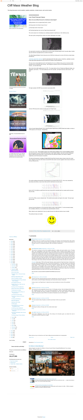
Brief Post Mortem (14, 270)
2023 (12, 246)
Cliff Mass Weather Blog (23, 5)
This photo (34, 262)
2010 (12, 334)
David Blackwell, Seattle (37, 248)
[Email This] (54, 231)
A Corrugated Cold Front (16, 282)
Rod (32, 276)
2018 (12, 254)
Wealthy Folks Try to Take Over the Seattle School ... (18, 285)
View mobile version (52, 339)
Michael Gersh (35, 239)
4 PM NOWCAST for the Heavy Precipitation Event (17, 306)
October (13, 267)
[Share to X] (57, 231)
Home (52, 337)
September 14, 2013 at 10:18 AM (40, 276)
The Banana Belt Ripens (16, 298)
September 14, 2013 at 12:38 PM (42, 305)
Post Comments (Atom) (38, 342)
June (13, 320)
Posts (12, 368)
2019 (12, 252)
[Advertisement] (17, 49)
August (13, 317)
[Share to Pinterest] (59, 231)
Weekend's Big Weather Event (17, 276)
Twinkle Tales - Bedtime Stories (16, 363)
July (12, 318)
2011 (12, 332)
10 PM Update (14, 303)
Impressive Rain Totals (15, 302)
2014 (12, 261)
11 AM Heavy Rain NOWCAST (17, 308)
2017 (12, 256)
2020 (12, 251)
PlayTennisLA (13, 362)
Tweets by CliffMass (13, 236)
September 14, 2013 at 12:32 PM (42, 298)
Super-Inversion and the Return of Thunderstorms (18, 292)
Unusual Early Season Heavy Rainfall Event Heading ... (18, 280)
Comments (13, 370)
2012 (12, 330)
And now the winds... (15, 272)
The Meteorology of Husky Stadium (18, 315)
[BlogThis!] (56, 231)
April (13, 323)
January (13, 328)
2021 (12, 249)
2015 (12, 259)
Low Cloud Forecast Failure (16, 294)
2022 (12, 247)
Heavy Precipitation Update (16, 278)
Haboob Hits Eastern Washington (17, 288)
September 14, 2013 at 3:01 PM (42, 312)
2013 (12, 262)
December (14, 264)
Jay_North (34, 312)
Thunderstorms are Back (16, 290)
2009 (12, 335)
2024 (12, 244)
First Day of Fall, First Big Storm (17, 286)
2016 (12, 257)
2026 (12, 241)
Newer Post (31, 337)
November (14, 265)
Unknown (34, 287)
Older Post (72, 337)
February (13, 327)
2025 (12, 242)
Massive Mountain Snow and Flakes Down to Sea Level (45, 378)
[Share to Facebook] (58, 231)
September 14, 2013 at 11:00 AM (42, 287)
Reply (33, 244)
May (13, 322)
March (13, 325)
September (14, 269)
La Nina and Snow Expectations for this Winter (44, 385)
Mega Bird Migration (15, 300)
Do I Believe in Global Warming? (36, 346)
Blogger (43, 416)
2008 (12, 337)
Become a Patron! (12, 91)
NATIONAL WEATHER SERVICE (36, 59)
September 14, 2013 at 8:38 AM (44, 239)
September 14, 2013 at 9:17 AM (48, 248)
